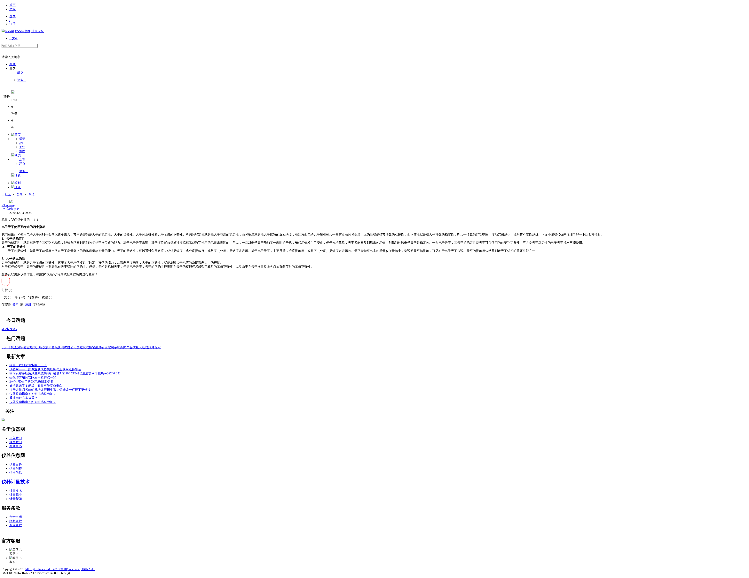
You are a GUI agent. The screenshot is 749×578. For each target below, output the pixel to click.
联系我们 (15, 442)
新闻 (123, 347)
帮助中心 (15, 446)
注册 (12, 24)
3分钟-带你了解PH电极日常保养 (31, 381)
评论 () (18, 297)
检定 (157, 347)
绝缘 (58, 347)
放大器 (50, 347)
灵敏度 (81, 347)
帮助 (12, 64)
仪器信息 (15, 472)
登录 (12, 16)
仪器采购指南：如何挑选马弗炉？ (32, 393)
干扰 (11, 347)
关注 (22, 147)
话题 (12, 9)
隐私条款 (15, 521)
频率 (33, 347)
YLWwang (8, 205)
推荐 (22, 151)
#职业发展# (9, 329)
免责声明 (15, 517)
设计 (5, 347)
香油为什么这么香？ (23, 398)
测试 (64, 347)
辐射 (95, 347)
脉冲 (151, 347)
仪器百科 (15, 464)
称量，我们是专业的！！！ (28, 365)
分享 (20, 194)
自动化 (71, 347)
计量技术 (15, 490)
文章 (13, 38)
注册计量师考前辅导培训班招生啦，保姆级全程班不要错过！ (51, 389)
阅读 (31, 194)
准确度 (103, 347)
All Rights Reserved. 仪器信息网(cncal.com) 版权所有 (60, 569)
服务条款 (15, 525)
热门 (22, 143)
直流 (17, 347)
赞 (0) (6, 297)
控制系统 (114, 347)
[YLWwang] (3, 420)
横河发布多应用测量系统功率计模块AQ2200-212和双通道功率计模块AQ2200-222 (65, 373)
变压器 (143, 347)
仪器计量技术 (16, 481)
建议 (20, 72)
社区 (8, 194)
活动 (22, 159)
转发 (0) (32, 297)
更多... (21, 80)
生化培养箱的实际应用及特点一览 (32, 377)
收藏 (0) (45, 297)
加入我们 (15, 438)
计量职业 (15, 494)
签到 (17, 182)
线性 (89, 347)
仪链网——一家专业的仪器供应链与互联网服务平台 (45, 369)
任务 (17, 187)
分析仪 (40, 347)
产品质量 (132, 347)
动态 (17, 155)
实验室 (25, 347)
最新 (22, 138)
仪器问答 (15, 468)
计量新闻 (15, 498)
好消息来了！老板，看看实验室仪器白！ (37, 385)
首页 (12, 5)
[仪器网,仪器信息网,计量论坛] (23, 31)
